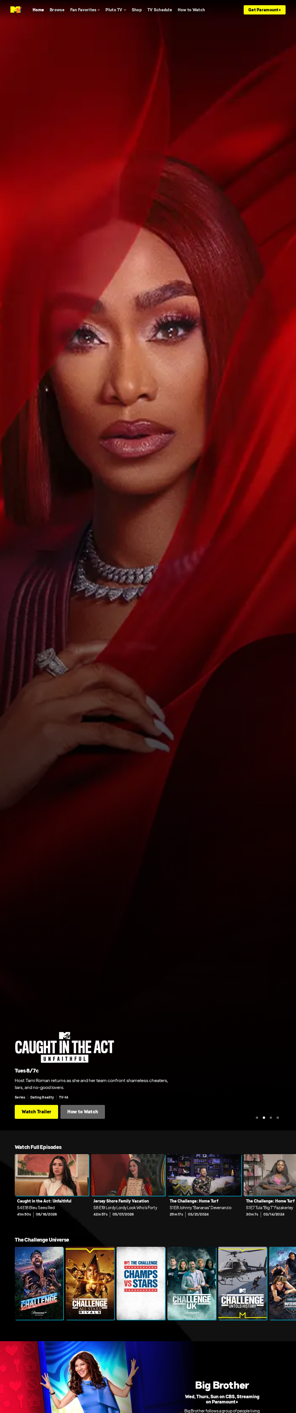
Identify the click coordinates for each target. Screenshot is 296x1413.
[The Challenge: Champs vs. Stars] (140, 1283)
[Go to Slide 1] (257, 1118)
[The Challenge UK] (191, 1283)
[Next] (288, 1189)
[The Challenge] (39, 1283)
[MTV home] (16, 9)
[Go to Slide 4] (278, 1118)
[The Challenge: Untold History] (242, 1283)
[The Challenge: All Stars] (90, 1283)
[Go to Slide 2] (264, 1118)
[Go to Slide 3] (271, 1118)
